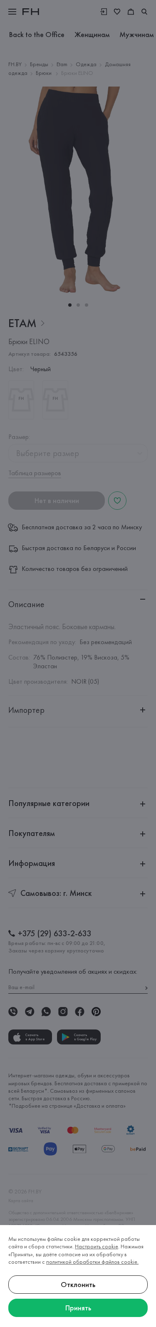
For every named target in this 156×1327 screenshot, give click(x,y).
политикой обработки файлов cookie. (92, 1261)
